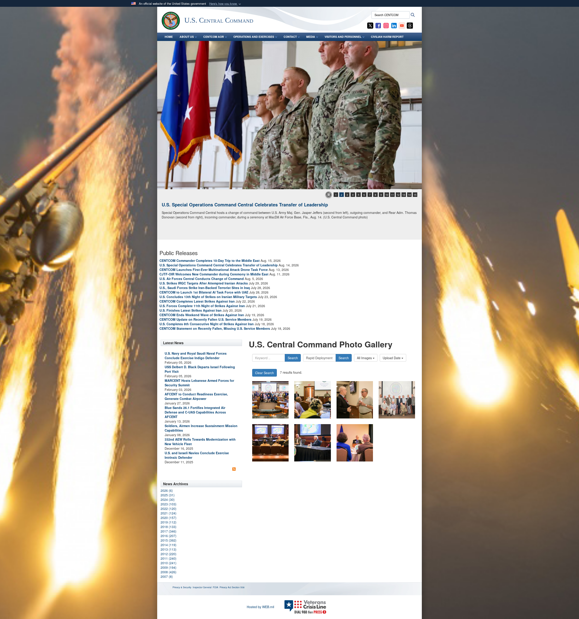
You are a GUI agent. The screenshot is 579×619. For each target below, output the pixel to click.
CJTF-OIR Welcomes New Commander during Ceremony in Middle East (213, 274)
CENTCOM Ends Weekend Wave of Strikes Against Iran (201, 315)
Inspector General (202, 587)
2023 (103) (168, 504)
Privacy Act (225, 587)
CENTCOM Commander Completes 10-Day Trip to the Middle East (209, 260)
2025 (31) (168, 495)
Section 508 (238, 587)
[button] (225, 3)
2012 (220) (168, 554)
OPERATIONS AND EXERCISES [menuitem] (253, 37)
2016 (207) (168, 535)
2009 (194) (168, 567)
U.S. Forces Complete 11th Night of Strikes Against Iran (202, 306)
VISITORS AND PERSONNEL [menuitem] (343, 37)
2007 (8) (167, 576)
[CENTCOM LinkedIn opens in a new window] (394, 25)
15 (415, 194)
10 (386, 194)
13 (403, 194)
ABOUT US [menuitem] (187, 37)
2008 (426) (168, 572)
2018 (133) (168, 526)
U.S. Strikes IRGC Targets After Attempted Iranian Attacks (203, 283)
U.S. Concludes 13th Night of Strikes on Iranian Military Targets (208, 296)
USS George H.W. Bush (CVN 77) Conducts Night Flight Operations (234, 204)
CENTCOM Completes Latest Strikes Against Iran (197, 301)
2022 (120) (168, 508)
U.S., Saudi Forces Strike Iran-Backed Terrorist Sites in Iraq (204, 287)
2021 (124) (168, 513)
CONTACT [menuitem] (290, 37)
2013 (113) (168, 549)
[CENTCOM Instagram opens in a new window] (386, 25)
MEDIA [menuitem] (310, 37)
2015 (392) (168, 540)
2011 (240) (168, 558)
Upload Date (392, 358)
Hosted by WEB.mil (260, 607)
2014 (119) (168, 545)
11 (392, 194)
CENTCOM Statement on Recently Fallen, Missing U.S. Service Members (214, 328)
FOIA (215, 587)
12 (398, 194)
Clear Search (264, 372)
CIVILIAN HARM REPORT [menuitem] (387, 37)
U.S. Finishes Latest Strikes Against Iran (190, 310)
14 (409, 194)
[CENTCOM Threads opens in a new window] (409, 25)
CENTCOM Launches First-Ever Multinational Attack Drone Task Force (213, 269)
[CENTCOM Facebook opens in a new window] (378, 25)
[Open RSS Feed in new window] (234, 468)
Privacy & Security (182, 587)
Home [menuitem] (169, 37)
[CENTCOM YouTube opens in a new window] (402, 25)
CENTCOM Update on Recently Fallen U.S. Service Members (205, 319)
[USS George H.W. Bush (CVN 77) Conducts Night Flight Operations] (289, 115)
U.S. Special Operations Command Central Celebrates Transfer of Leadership (218, 265)
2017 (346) (168, 531)
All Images (365, 358)
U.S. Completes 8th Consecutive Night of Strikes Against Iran (206, 324)
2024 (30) (168, 499)
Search (293, 358)
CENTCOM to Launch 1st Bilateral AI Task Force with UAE (203, 292)
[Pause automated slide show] (328, 194)
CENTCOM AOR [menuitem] (213, 37)
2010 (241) (168, 563)
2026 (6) (167, 490)
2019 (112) (168, 522)
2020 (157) (168, 517)
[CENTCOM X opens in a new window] (370, 25)
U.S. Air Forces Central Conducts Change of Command (201, 278)
